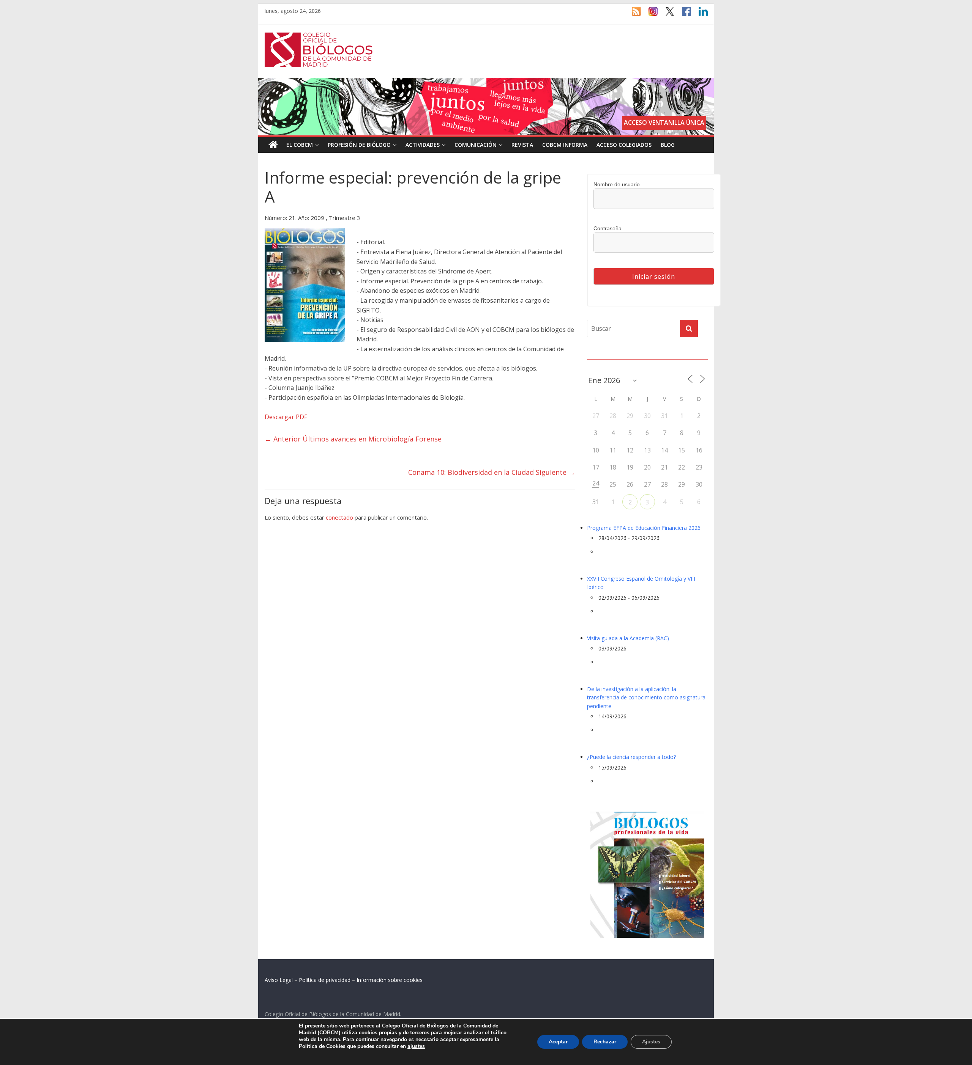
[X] (666, 15)
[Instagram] (649, 15)
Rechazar (604, 1041)
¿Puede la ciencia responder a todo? (631, 756)
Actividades (423, 144)
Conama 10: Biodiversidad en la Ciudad (491, 472)
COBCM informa (564, 144)
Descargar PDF (286, 417)
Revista (522, 144)
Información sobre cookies (390, 979)
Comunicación (475, 144)
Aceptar (558, 1041)
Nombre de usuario (616, 184)
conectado (339, 517)
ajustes (416, 1046)
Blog (668, 144)
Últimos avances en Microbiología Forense (353, 438)
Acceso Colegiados (624, 144)
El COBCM (299, 144)
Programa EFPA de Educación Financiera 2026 (644, 527)
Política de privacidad (324, 979)
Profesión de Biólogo (359, 144)
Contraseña (607, 228)
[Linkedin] (699, 15)
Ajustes (651, 1041)
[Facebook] (682, 15)
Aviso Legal (279, 979)
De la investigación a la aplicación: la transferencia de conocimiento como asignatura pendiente (646, 697)
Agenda (599, 354)
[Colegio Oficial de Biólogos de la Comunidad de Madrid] (319, 36)
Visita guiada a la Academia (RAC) (628, 638)
